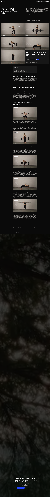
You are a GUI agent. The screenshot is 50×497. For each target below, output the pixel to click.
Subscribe (37, 59)
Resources (47, 1)
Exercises (42, 1)
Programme (38, 1)
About (4, 1)
